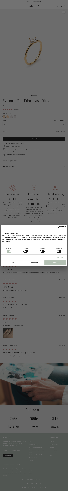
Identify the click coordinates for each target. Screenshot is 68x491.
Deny (12, 262)
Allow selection (34, 262)
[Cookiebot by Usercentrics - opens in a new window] (59, 227)
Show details (59, 257)
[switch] (25, 251)
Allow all (55, 262)
